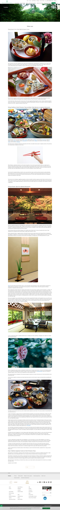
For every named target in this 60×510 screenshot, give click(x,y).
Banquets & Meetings (12, 496)
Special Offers (17, 3)
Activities (19, 490)
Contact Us (30, 490)
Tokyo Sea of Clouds (47, 3)
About (27, 0)
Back (27, 467)
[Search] (50, 492)
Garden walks (20, 475)
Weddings (38, 0)
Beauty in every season (28, 475)
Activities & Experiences (25, 477)
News (29, 493)
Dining (10, 494)
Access (30, 0)
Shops (19, 497)
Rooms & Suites (11, 493)
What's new (43, 475)
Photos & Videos (42, 0)
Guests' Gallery (20, 499)
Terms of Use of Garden (32, 497)
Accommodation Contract (33, 496)
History (15, 475)
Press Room (30, 491)
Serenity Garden (17, 477)
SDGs (18, 494)
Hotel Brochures (20, 496)
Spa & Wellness (34, 0)
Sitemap (30, 488)
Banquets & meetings (32, 3)
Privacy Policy (31, 494)
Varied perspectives (36, 475)
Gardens (10, 497)
